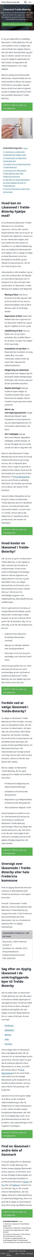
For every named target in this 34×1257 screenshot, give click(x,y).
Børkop (8, 1034)
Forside (3, 1253)
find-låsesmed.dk (22, 476)
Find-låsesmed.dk (10, 2)
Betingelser (29, 1253)
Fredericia (9, 1025)
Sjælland (16, 1185)
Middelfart (9, 1030)
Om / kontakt (9, 1254)
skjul (25, 148)
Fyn (3, 1185)
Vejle (7, 1039)
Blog (17, 1253)
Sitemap (22, 1253)
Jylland (26, 1181)
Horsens (8, 1044)
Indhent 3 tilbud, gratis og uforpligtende (17, 24)
